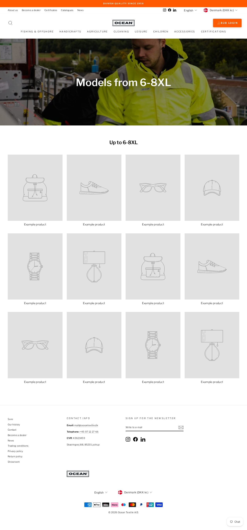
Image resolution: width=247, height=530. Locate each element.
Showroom (14, 462)
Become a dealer (31, 10)
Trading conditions (18, 445)
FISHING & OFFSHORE (37, 31)
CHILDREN (160, 31)
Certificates (50, 10)
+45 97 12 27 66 (89, 431)
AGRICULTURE (97, 31)
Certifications (213, 31)
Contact (12, 429)
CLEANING (121, 31)
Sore (10, 419)
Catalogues (67, 10)
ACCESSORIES (184, 31)
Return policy (15, 456)
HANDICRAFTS (70, 31)
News (80, 10)
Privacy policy (15, 451)
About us (13, 10)
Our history (14, 424)
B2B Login (229, 22)
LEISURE (141, 31)
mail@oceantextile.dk (86, 425)
